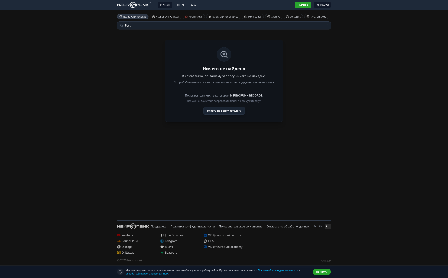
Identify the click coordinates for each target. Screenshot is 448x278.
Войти (324, 5)
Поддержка (158, 226)
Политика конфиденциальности (192, 226)
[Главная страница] (133, 5)
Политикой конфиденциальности (278, 270)
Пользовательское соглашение (240, 226)
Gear (194, 4)
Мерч (180, 4)
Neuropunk (134, 260)
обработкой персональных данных (147, 273)
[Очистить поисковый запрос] (327, 25)
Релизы (165, 4)
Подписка (303, 4)
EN (321, 226)
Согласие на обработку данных (288, 226)
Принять (321, 271)
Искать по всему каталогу (224, 110)
